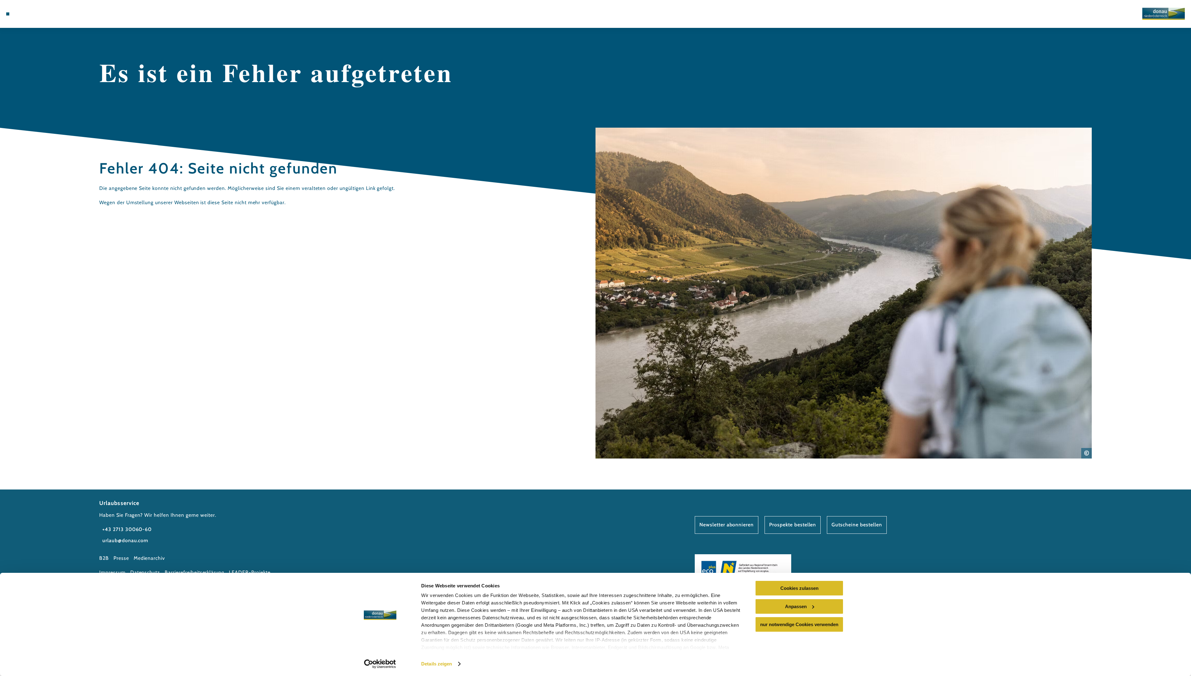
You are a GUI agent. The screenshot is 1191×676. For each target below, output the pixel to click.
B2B (104, 558)
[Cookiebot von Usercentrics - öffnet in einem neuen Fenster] (380, 664)
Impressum (112, 572)
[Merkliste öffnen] (43, 13)
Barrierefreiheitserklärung (194, 572)
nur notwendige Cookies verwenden (799, 624)
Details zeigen (436, 663)
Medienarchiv (149, 558)
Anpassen (796, 606)
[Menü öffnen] (7, 13)
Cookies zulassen (799, 588)
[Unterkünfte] (24, 13)
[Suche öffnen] (52, 13)
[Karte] (34, 13)
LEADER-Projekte (249, 572)
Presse (121, 558)
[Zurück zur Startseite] (1163, 14)
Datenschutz (145, 572)
